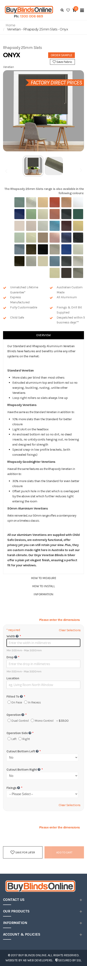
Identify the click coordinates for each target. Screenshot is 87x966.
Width (10, 636)
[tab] (43, 335)
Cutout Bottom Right (21, 769)
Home (10, 25)
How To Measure (43, 578)
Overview (43, 335)
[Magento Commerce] (28, 9)
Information (43, 594)
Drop (10, 657)
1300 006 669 (31, 16)
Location (12, 678)
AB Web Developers (37, 960)
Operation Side (17, 733)
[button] (33, 166)
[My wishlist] (68, 10)
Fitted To (12, 696)
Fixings (11, 788)
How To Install (43, 586)
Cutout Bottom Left (20, 751)
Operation (13, 715)
